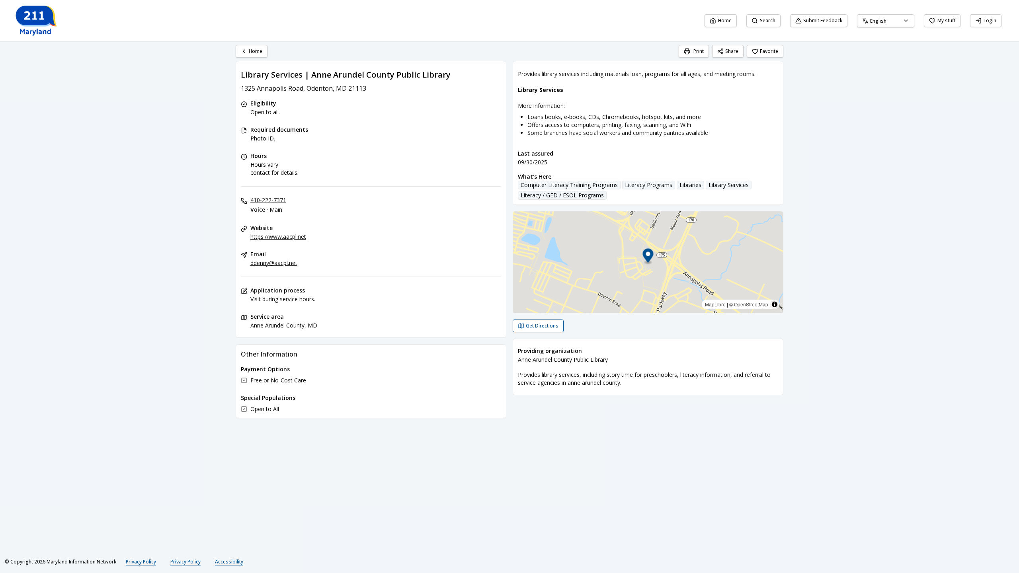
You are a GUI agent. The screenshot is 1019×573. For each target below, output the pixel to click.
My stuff (946, 20)
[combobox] (885, 20)
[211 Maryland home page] (36, 21)
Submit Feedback (822, 20)
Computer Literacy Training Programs (569, 185)
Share (731, 51)
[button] (648, 257)
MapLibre (715, 304)
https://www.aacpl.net (278, 236)
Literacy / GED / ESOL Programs (562, 195)
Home (725, 20)
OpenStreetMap (751, 304)
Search (767, 20)
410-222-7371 (268, 200)
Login (990, 20)
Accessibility (229, 561)
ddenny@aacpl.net (273, 263)
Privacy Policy (141, 561)
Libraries (690, 185)
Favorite (769, 51)
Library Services (729, 185)
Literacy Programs (648, 185)
